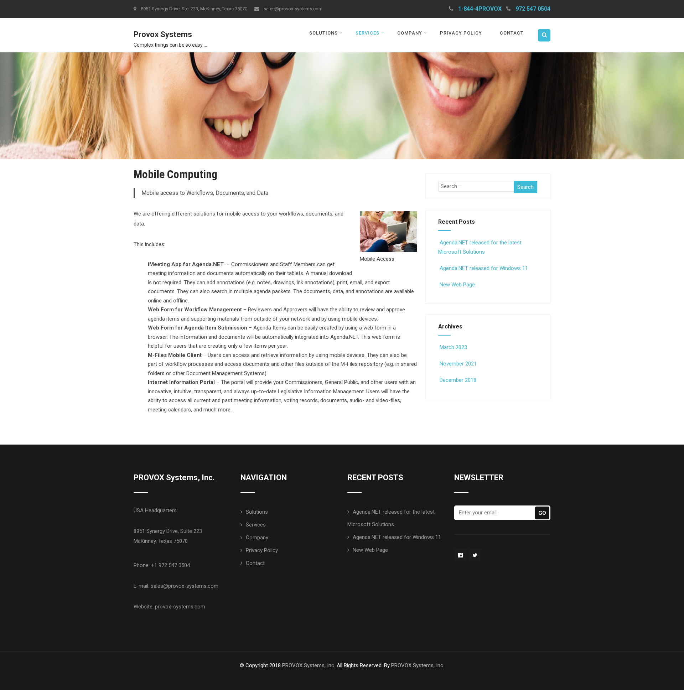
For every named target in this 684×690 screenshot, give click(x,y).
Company (409, 33)
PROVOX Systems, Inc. (308, 665)
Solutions (323, 33)
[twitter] (474, 555)
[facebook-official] (460, 555)
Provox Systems (163, 34)
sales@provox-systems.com (293, 8)
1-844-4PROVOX (480, 8)
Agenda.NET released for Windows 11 (484, 268)
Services (367, 33)
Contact (512, 33)
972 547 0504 (532, 8)
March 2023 (453, 347)
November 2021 (458, 363)
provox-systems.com (180, 606)
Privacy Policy (461, 33)
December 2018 (458, 380)
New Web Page (457, 284)
